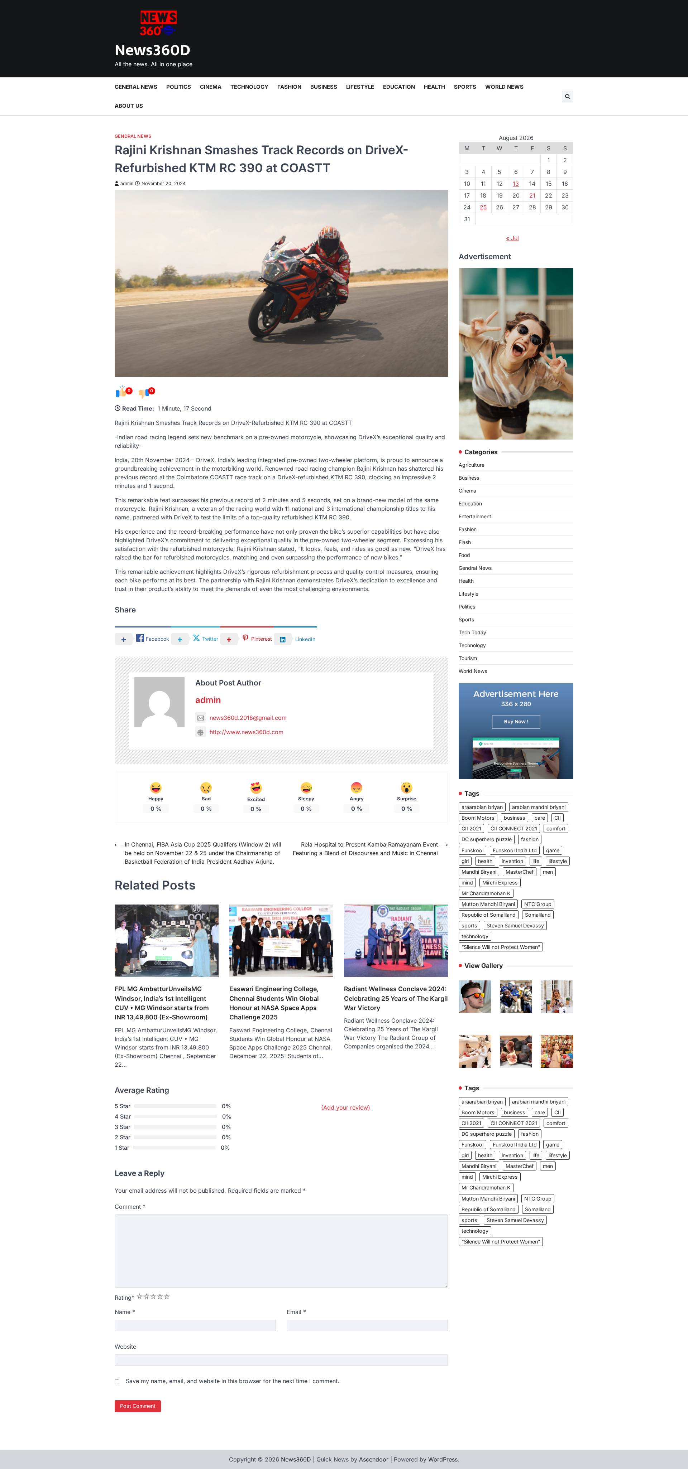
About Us (129, 105)
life (535, 861)
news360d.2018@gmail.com (248, 717)
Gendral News (133, 136)
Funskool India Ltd (515, 850)
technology (475, 936)
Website (125, 1346)
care (540, 818)
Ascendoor (373, 1459)
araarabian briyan (482, 807)
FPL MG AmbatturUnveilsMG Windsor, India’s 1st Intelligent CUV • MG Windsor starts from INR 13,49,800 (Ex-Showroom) (162, 1003)
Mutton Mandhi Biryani (488, 904)
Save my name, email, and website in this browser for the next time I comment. (232, 1381)
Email (296, 1311)
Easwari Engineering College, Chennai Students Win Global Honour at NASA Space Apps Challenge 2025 (274, 1003)
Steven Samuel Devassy (515, 925)
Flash (465, 542)
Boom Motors (478, 818)
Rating (124, 1297)
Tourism (468, 658)
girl (465, 861)
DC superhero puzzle (487, 840)
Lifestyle (360, 86)
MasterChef (520, 872)
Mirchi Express (500, 882)
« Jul (512, 238)
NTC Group (537, 904)
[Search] (567, 96)
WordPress (443, 1459)
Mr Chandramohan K (486, 893)
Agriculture (471, 465)
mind (467, 882)
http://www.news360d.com (246, 732)
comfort (555, 828)
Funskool (472, 850)
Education (399, 86)
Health (434, 86)
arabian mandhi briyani (538, 807)
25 (483, 207)
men (548, 872)
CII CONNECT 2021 (514, 828)
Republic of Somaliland (489, 915)
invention (512, 861)
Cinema (210, 86)
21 (532, 195)
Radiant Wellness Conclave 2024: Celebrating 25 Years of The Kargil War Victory (396, 998)
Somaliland (538, 915)
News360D (152, 50)
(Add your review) (345, 1107)
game (552, 850)
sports (469, 925)
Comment (130, 1206)
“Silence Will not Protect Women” (501, 947)
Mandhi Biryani (479, 872)
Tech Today (472, 633)
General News (136, 86)
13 (516, 183)
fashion (530, 840)
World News (504, 86)
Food (464, 555)
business (514, 818)
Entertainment (475, 517)
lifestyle (558, 861)
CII (557, 818)
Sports (465, 86)
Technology (249, 86)
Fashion (289, 86)
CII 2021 (471, 828)
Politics (178, 86)
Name (125, 1311)
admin (126, 183)
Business (323, 86)
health (485, 861)
